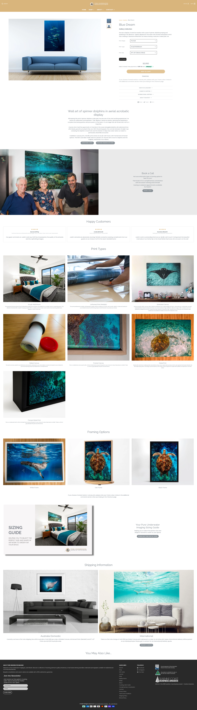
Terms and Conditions (125, 693)
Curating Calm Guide (125, 685)
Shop (91, 10)
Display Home (123, 678)
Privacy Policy (122, 691)
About (99, 10)
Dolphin (125, 20)
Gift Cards (122, 672)
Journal (121, 674)
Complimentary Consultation (127, 687)
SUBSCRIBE (7, 692)
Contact (109, 10)
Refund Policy (122, 698)
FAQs (120, 676)
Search (121, 667)
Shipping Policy (123, 696)
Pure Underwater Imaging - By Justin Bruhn (105, 704)
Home (84, 10)
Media (120, 680)
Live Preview (123, 59)
